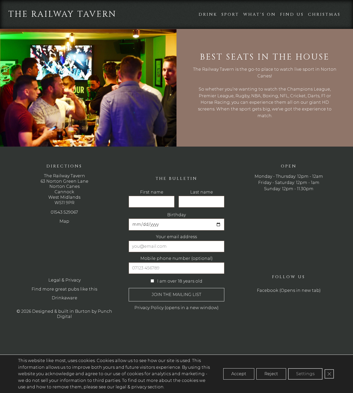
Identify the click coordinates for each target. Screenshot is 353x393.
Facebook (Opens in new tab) (289, 290)
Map (64, 221)
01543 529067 (64, 212)
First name (151, 192)
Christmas (324, 14)
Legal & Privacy (64, 280)
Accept (238, 373)
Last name (201, 192)
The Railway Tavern (62, 14)
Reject (271, 373)
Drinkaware (64, 297)
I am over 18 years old (179, 281)
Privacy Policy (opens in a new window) (176, 307)
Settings (305, 373)
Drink (208, 14)
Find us (292, 14)
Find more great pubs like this (64, 289)
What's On (259, 14)
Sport (230, 14)
